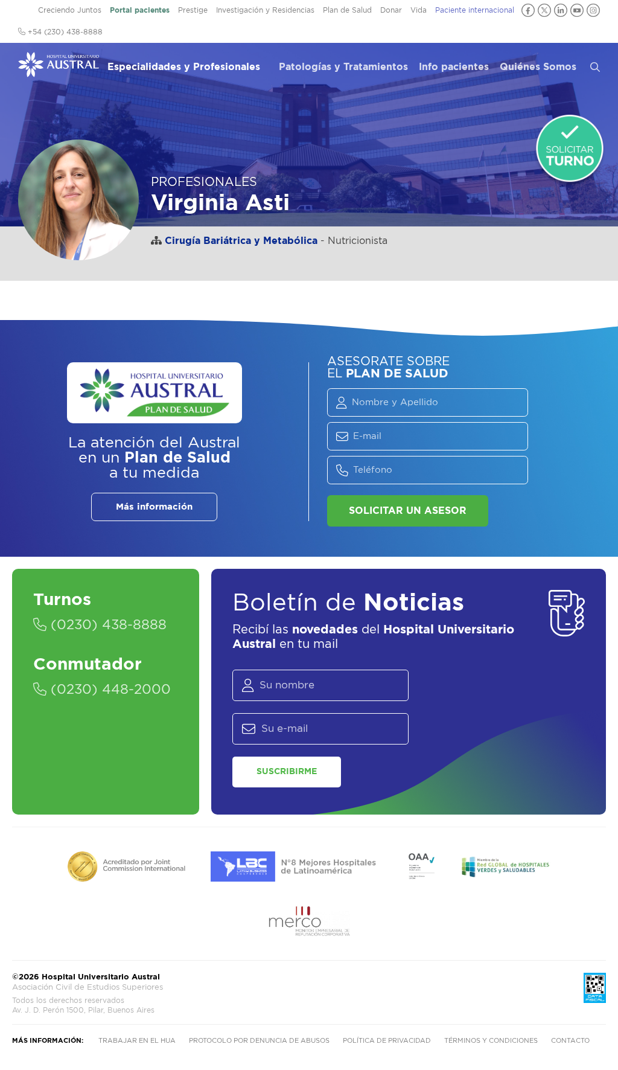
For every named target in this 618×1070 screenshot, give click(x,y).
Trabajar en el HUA (137, 1040)
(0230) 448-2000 (108, 689)
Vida (418, 10)
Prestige (193, 10)
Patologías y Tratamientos (343, 67)
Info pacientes (454, 67)
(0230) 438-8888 (106, 625)
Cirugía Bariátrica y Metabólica (241, 241)
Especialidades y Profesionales (183, 67)
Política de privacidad (387, 1040)
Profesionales (204, 182)
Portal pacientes (140, 10)
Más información (154, 506)
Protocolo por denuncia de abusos (259, 1040)
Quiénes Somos (538, 67)
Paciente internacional (474, 10)
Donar (391, 10)
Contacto (570, 1040)
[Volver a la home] (58, 71)
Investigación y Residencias (265, 10)
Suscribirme (286, 771)
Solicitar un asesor (408, 511)
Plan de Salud (347, 10)
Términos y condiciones (491, 1040)
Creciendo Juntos (69, 10)
